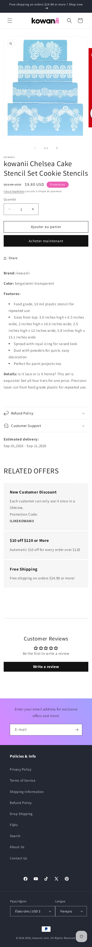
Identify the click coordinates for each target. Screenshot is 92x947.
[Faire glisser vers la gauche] (35, 148)
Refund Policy (21, 802)
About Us (17, 847)
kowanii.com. (41, 938)
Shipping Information (27, 791)
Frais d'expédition (14, 191)
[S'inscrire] (76, 729)
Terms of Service (23, 780)
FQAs (14, 825)
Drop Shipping (21, 814)
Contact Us (18, 858)
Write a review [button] (46, 666)
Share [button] (13, 258)
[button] (9, 20)
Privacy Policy (20, 769)
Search (15, 836)
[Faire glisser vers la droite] (57, 148)
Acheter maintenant (46, 241)
